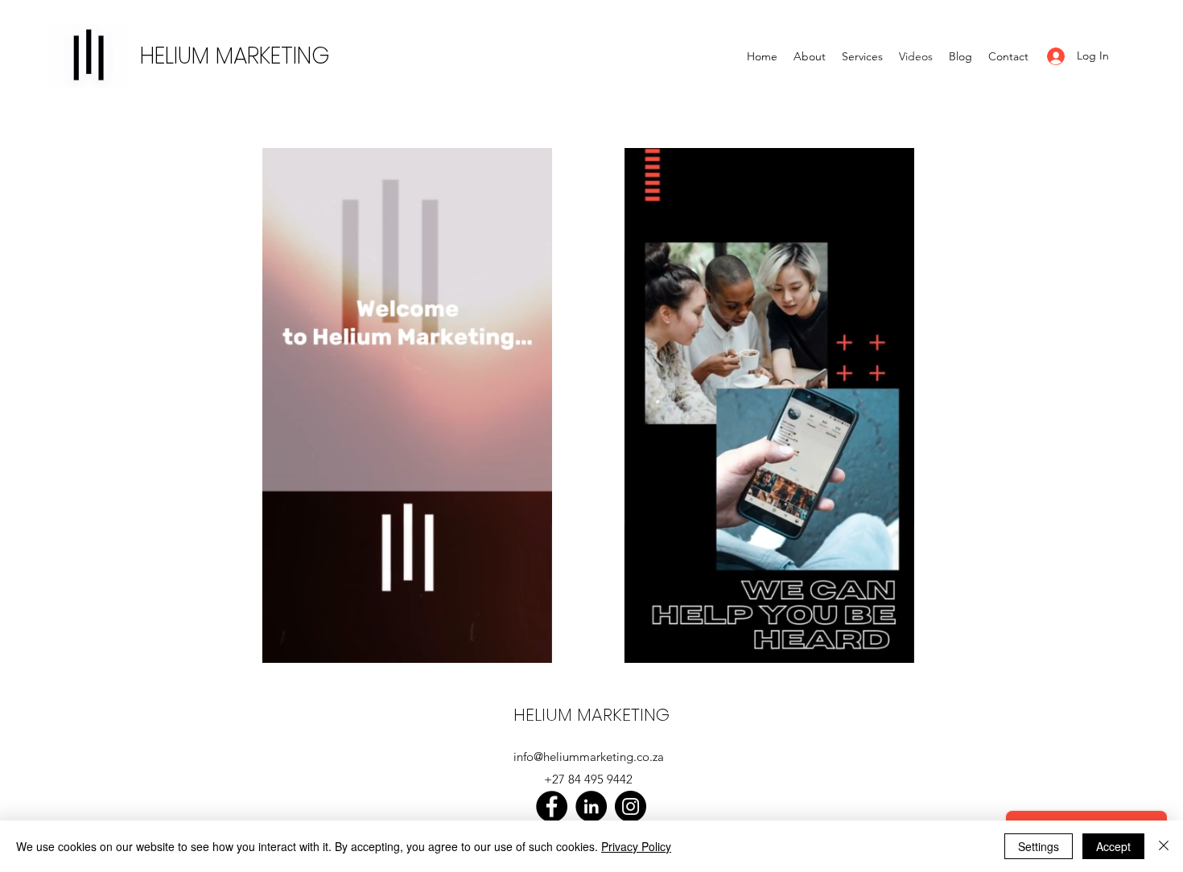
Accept (1113, 846)
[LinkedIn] (591, 806)
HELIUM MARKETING (235, 56)
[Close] (1163, 846)
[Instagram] (630, 806)
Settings (1038, 846)
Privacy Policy (636, 846)
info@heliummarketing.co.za (588, 756)
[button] (531, 645)
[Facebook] (551, 806)
